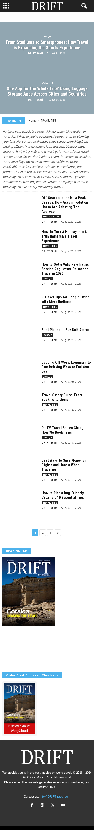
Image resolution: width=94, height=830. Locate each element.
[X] (52, 805)
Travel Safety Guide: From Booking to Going (62, 397)
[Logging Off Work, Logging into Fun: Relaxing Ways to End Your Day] (20, 373)
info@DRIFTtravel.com (55, 796)
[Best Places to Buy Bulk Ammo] (20, 341)
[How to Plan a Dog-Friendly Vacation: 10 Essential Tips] (20, 504)
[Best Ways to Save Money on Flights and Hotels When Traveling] (20, 471)
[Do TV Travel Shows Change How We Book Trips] (20, 439)
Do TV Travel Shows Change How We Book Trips (64, 430)
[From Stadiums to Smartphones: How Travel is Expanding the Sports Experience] (47, 59)
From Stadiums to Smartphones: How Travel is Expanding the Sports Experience (47, 44)
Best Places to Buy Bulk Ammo (65, 330)
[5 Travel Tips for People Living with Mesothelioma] (20, 308)
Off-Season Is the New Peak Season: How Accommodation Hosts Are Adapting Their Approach (65, 205)
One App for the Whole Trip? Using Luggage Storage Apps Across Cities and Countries (47, 91)
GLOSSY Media (33, 777)
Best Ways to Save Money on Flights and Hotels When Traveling (64, 465)
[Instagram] (42, 805)
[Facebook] (31, 805)
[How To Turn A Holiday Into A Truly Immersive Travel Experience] (20, 243)
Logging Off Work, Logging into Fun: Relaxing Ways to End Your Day (66, 367)
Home (33, 120)
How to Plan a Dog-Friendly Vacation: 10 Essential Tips (63, 495)
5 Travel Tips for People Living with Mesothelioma (65, 299)
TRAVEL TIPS (46, 82)
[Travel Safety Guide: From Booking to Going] (20, 406)
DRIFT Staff (35, 53)
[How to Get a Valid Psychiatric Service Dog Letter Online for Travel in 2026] (20, 275)
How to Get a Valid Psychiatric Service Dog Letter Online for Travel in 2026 (65, 269)
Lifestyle (32, 17)
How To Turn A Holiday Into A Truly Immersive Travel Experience (64, 236)
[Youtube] (63, 805)
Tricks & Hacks (55, 17)
